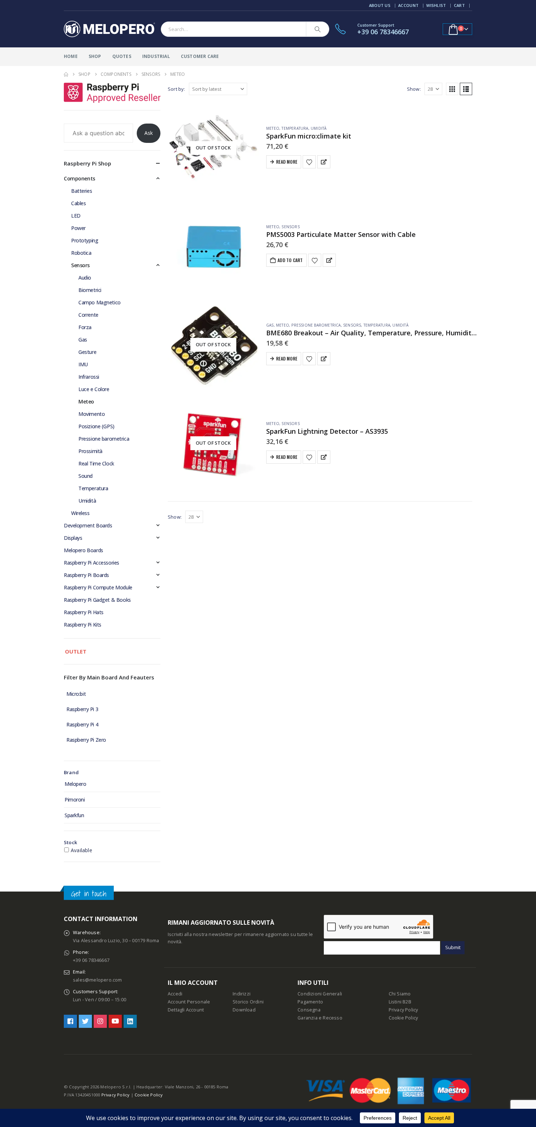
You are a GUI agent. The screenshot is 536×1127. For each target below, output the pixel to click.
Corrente (88, 314)
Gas (270, 325)
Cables (78, 203)
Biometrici (89, 289)
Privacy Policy (403, 1010)
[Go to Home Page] (66, 74)
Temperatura (294, 128)
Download (244, 1010)
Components (79, 178)
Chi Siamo (400, 994)
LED (76, 215)
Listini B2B (400, 1002)
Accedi (175, 994)
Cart (459, 5)
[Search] (317, 29)
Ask (148, 132)
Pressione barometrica (316, 325)
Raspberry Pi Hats (84, 612)
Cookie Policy (403, 1018)
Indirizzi (241, 994)
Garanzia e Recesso (320, 1018)
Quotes (121, 56)
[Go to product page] (213, 246)
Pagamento (310, 1002)
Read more (286, 162)
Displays (73, 537)
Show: (414, 89)
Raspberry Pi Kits (82, 624)
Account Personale (189, 1002)
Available (81, 850)
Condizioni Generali (320, 994)
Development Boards (88, 525)
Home (71, 56)
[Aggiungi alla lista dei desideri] (309, 161)
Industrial (156, 56)
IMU (83, 364)
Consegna (309, 1010)
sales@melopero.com (97, 980)
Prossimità (90, 451)
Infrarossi (88, 376)
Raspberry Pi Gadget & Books (97, 599)
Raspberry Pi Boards (86, 575)
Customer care (200, 56)
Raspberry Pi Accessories (91, 562)
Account (408, 5)
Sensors (290, 226)
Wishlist (436, 5)
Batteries (81, 190)
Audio (84, 277)
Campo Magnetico (99, 302)
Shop (95, 56)
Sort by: (176, 89)
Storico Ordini (248, 1002)
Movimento (91, 413)
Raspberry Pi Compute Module (98, 587)
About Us (380, 5)
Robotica (81, 252)
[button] (452, 89)
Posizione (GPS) (96, 426)
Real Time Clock (96, 463)
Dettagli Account (186, 1010)
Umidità (318, 128)
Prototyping (84, 240)
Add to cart (290, 260)
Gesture (87, 351)
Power (78, 228)
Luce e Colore (93, 389)
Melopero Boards (83, 550)
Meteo (272, 128)
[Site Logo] (109, 29)
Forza (85, 327)
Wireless (80, 513)
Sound (85, 475)
